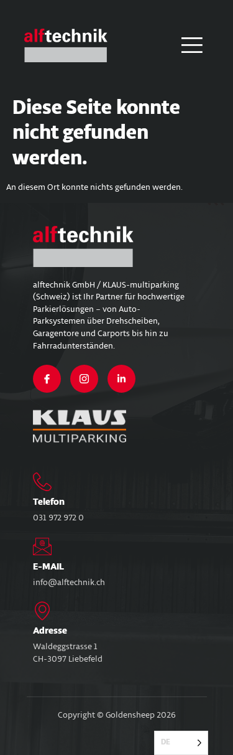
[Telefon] (42, 481)
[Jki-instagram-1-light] (84, 379)
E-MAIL (48, 567)
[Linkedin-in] (121, 379)
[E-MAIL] (42, 546)
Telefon (49, 502)
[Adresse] (42, 610)
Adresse (50, 631)
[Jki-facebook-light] (47, 379)
